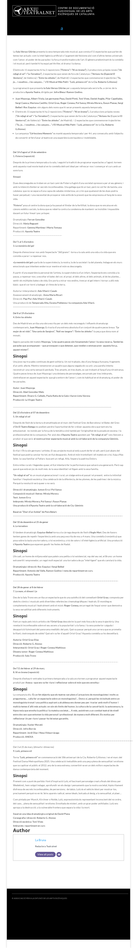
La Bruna (40, 840)
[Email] (58, 854)
